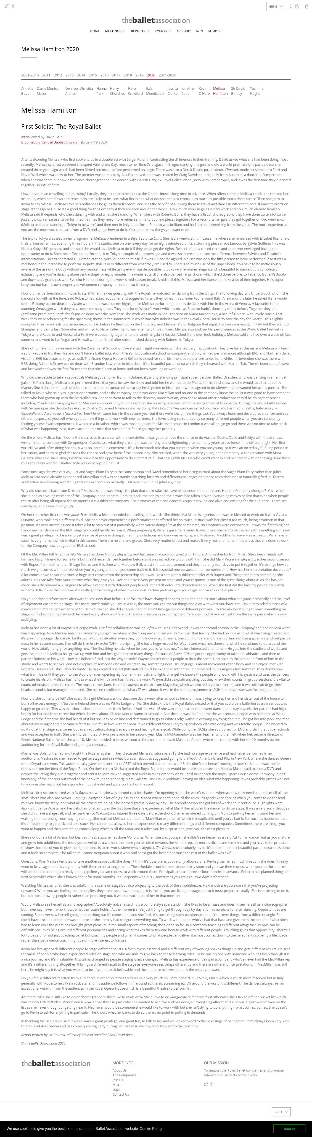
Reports (138, 31)
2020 (151, 75)
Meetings (113, 31)
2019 (139, 75)
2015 (93, 75)
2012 (58, 75)
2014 (81, 75)
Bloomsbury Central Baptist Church (49, 142)
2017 (116, 75)
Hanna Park (101, 91)
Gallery (184, 31)
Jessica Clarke (173, 91)
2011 (46, 75)
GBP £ (273, 6)
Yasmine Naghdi (256, 91)
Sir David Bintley (238, 91)
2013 (70, 75)
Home (95, 31)
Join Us (118, 1080)
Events (161, 31)
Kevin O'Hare (204, 91)
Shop (212, 31)
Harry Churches (117, 91)
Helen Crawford (135, 91)
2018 (128, 75)
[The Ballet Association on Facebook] (14, 7)
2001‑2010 (30, 75)
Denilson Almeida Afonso (79, 91)
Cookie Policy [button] (151, 1129)
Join (199, 31)
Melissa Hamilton (220, 91)
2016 (104, 75)
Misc (116, 1085)
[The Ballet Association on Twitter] (8, 7)
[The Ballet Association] (156, 20)
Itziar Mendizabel (155, 91)
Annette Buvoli (27, 91)
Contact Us (121, 1094)
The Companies (124, 1075)
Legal (117, 1089)
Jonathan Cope (188, 91)
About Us (120, 1070)
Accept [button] (289, 1129)
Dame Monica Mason (47, 91)
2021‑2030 (167, 75)
